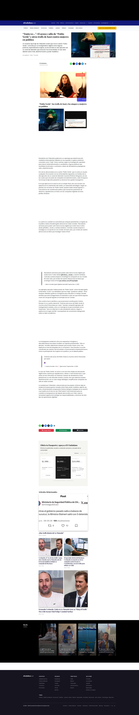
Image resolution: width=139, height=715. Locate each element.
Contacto (41, 685)
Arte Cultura (79, 28)
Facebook (57, 679)
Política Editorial (43, 681)
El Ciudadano (43, 63)
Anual (82, 453)
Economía (44, 28)
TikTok (56, 687)
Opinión (90, 23)
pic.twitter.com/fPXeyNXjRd (68, 281)
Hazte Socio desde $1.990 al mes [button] (107, 28)
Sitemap (101, 705)
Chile (57, 23)
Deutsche (82, 23)
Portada (36, 55)
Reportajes (89, 687)
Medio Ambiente (34, 28)
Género (64, 28)
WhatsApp (64, 430)
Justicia (58, 28)
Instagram (57, 681)
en (114, 705)
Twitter (56, 683)
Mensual (77, 453)
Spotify (56, 690)
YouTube (80, 430)
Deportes (111, 697)
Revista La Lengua (90, 690)
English (77, 23)
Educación (91, 697)
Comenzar (48, 475)
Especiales (79, 697)
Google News (47, 430)
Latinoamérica (69, 23)
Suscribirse (63, 475)
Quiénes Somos (43, 679)
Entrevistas (96, 23)
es (112, 705)
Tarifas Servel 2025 (93, 705)
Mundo (53, 23)
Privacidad (42, 687)
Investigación (105, 23)
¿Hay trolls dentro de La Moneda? (51, 533)
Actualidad (25, 55)
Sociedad (70, 28)
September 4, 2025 (73, 284)
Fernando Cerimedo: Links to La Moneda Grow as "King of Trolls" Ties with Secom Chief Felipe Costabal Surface (63, 610)
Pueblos (51, 28)
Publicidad (41, 683)
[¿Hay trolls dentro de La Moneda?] (63, 512)
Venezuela (73, 683)
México (62, 23)
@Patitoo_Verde (66, 275)
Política (26, 28)
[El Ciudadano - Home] (29, 23)
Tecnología (105, 697)
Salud (70, 697)
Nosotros (65, 705)
